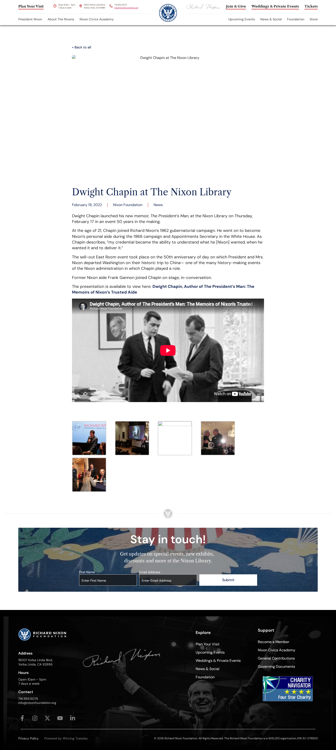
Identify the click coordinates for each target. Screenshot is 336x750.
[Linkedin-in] (73, 718)
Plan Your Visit (207, 644)
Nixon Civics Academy (97, 19)
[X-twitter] (47, 718)
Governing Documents (276, 666)
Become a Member (273, 641)
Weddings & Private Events (218, 660)
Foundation (295, 19)
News (158, 204)
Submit (228, 580)
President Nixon (30, 19)
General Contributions (276, 658)
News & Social (271, 19)
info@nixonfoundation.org (126, 7)
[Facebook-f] (22, 718)
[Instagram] (35, 718)
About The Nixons (61, 19)
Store (314, 19)
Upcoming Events (241, 19)
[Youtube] (60, 718)
